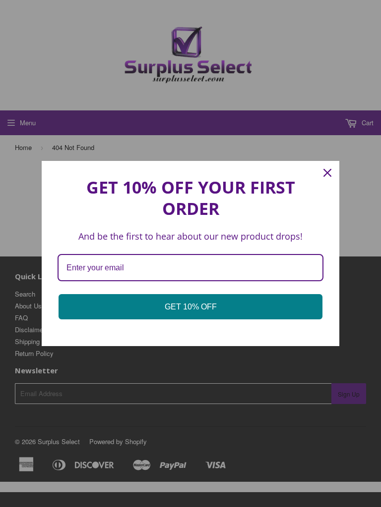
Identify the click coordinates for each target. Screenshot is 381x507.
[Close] (327, 173)
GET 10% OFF (191, 307)
